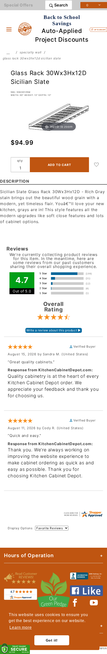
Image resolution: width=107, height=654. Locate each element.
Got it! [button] (52, 640)
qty (20, 160)
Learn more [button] (20, 627)
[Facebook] (75, 603)
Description (14, 181)
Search (60, 4)
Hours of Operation (29, 555)
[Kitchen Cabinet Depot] (25, 28)
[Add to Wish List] (96, 164)
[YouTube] (94, 603)
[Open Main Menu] (9, 29)
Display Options (20, 528)
